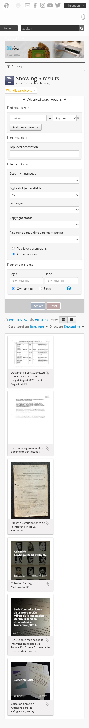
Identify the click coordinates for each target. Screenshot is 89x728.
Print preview (17, 320)
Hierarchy (41, 320)
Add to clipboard (47, 373)
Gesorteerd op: (18, 326)
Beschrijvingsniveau (23, 173)
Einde (48, 274)
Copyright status (21, 218)
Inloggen (74, 5)
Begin (13, 274)
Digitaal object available (25, 188)
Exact (47, 289)
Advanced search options (44, 99)
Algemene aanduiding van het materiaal (36, 232)
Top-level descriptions (31, 248)
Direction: (56, 326)
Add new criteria (23, 127)
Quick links (18, 5)
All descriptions (26, 254)
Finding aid (17, 203)
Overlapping (25, 289)
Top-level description (24, 147)
